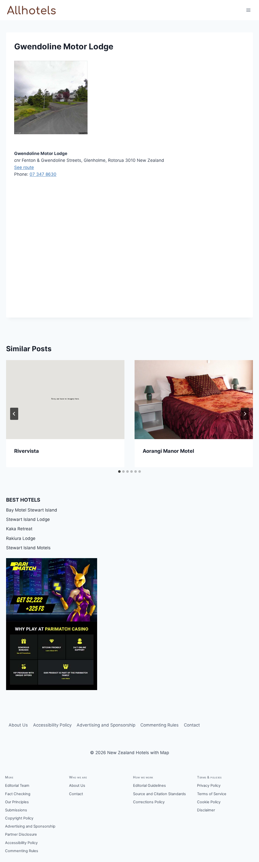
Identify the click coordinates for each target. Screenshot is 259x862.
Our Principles (17, 802)
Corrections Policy (149, 802)
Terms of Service (211, 794)
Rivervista (26, 451)
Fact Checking (17, 794)
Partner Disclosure (21, 834)
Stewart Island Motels (28, 547)
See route (24, 167)
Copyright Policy (19, 818)
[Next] (245, 414)
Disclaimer (206, 810)
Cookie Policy (209, 802)
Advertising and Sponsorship (106, 725)
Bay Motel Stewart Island (31, 510)
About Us (18, 725)
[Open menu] (248, 10)
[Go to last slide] (14, 414)
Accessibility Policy (52, 725)
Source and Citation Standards (159, 794)
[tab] (119, 471)
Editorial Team (17, 785)
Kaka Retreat (19, 528)
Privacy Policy (209, 785)
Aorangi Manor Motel (168, 451)
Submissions (16, 810)
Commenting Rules (159, 725)
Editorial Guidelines (149, 785)
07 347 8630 (43, 174)
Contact (192, 725)
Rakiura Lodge (20, 538)
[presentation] (65, 399)
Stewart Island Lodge (28, 519)
